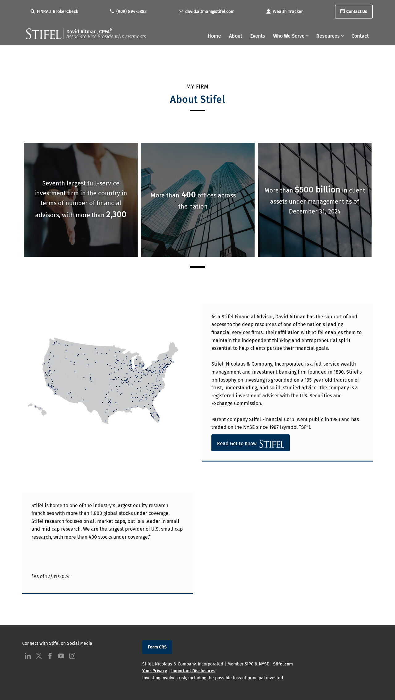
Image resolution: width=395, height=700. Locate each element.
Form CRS (157, 647)
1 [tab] (197, 267)
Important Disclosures (193, 670)
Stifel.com (283, 664)
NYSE (264, 664)
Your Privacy (154, 670)
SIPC (249, 664)
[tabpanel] (81, 200)
